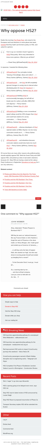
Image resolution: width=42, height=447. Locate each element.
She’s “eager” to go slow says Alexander (16, 381)
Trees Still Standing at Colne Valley (15, 189)
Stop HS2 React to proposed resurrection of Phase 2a (20, 400)
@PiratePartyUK (12, 72)
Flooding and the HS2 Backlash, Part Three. (18, 179)
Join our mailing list (11, 320)
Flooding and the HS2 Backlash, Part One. (18, 186)
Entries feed (7, 424)
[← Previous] (3, 206)
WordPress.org (8, 433)
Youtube (23, 6)
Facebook (15, 6)
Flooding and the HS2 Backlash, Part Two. (18, 183)
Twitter (19, 6)
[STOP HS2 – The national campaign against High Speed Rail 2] (21, 12)
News (38, 198)
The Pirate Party (19, 40)
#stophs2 (29, 88)
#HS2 (8, 54)
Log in (5, 419)
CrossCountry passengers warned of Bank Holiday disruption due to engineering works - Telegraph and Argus (20, 358)
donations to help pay (29, 162)
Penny (23, 25)
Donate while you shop (12, 315)
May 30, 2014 (32, 62)
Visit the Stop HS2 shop (12, 311)
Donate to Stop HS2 (11, 306)
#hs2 (23, 82)
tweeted (3, 44)
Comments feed (8, 429)
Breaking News (16, 330)
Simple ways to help (11, 302)
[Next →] (39, 206)
